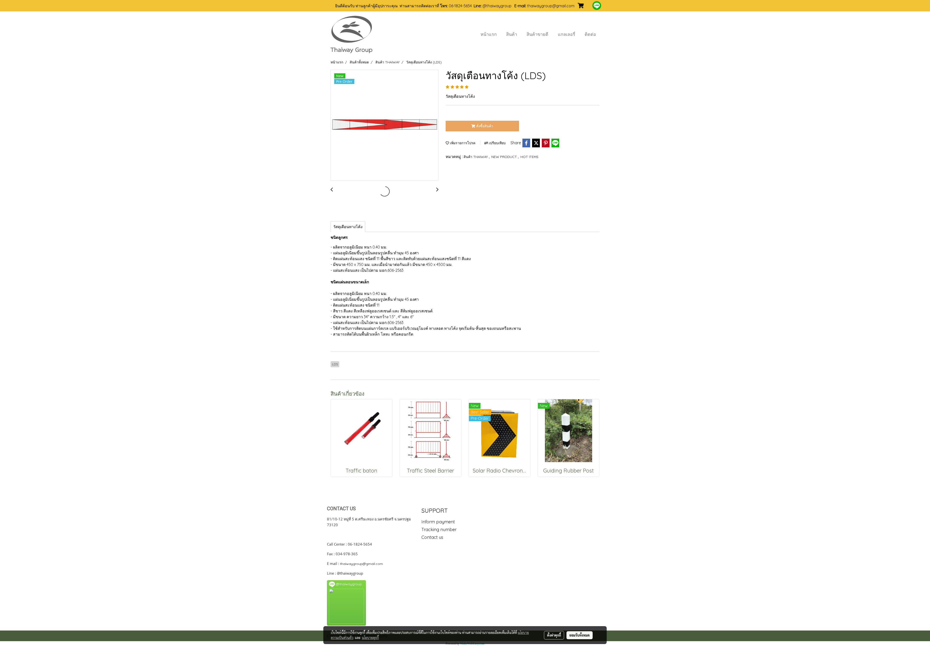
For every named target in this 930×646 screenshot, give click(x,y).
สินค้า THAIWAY (476, 157)
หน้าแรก (488, 34)
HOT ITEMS (529, 157)
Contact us (432, 537)
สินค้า (511, 34)
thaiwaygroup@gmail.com (361, 564)
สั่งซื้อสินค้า (484, 126)
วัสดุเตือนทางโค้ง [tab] (348, 226)
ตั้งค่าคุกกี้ (554, 635)
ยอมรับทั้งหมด (579, 635)
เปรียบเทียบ (497, 143)
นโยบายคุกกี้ (370, 637)
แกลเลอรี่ (566, 34)
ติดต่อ (590, 34)
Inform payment (438, 522)
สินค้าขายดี (537, 34)
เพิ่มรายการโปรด (462, 143)
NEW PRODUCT (504, 157)
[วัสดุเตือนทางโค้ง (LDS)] (384, 125)
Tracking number (439, 529)
